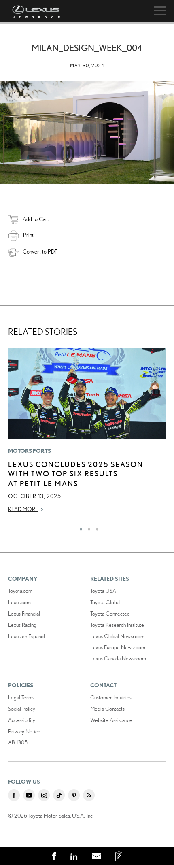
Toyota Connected (110, 613)
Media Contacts (107, 708)
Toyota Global (105, 602)
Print (28, 235)
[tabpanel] (87, 434)
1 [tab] (79, 527)
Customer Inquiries (111, 697)
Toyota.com (20, 591)
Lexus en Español (26, 636)
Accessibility (21, 720)
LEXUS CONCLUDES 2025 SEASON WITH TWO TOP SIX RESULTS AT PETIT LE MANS (75, 473)
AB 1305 (18, 742)
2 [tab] (87, 527)
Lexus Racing (22, 625)
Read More (23, 509)
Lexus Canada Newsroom (118, 658)
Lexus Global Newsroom (117, 636)
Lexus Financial (24, 613)
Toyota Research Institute (117, 625)
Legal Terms (21, 697)
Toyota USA (103, 591)
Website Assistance (111, 720)
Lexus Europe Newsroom (117, 647)
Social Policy (21, 708)
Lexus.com (19, 602)
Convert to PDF (40, 251)
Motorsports (29, 450)
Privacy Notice (24, 731)
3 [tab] (95, 527)
